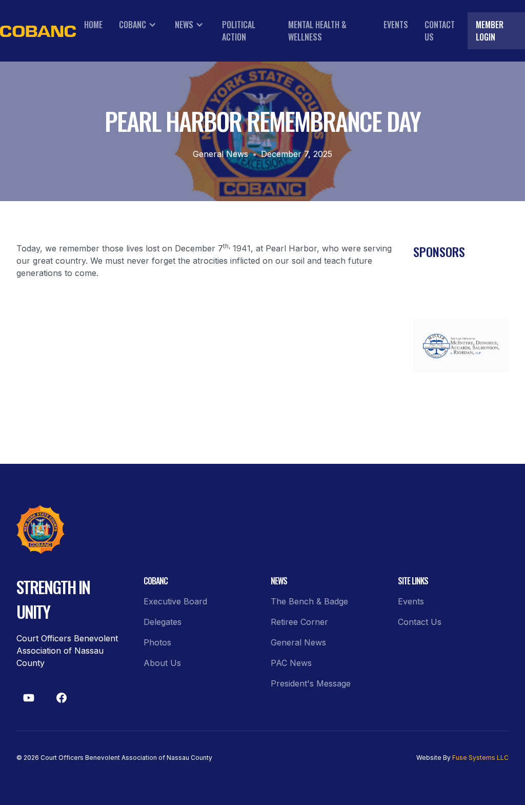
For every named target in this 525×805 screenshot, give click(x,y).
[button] (139, 24)
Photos (157, 642)
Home (93, 24)
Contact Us (440, 30)
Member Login (489, 30)
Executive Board (175, 601)
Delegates (162, 622)
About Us (162, 663)
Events (395, 24)
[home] (38, 31)
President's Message (311, 683)
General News (220, 154)
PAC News (291, 663)
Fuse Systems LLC (480, 757)
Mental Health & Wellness (317, 30)
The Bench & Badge (309, 601)
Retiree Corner (299, 622)
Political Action (238, 30)
